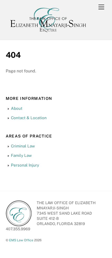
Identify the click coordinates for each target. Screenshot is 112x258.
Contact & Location (29, 118)
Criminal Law (23, 146)
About (16, 108)
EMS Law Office (21, 240)
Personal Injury (25, 165)
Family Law (21, 155)
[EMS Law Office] (48, 33)
